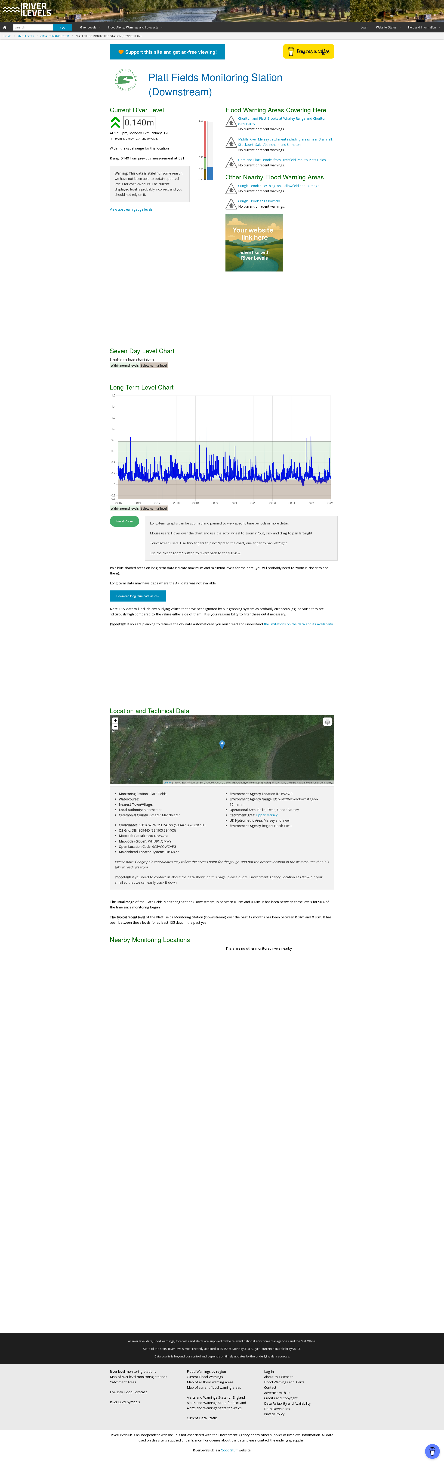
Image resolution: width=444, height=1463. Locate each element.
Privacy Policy (274, 1414)
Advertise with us (277, 1393)
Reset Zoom (124, 521)
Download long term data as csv (137, 596)
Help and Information (422, 27)
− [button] (115, 726)
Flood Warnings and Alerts (284, 1382)
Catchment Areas (123, 1382)
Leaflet (167, 782)
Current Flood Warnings (205, 1377)
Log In (365, 27)
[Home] (5, 27)
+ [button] (115, 720)
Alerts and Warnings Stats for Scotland (216, 1403)
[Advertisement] (222, 308)
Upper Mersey (267, 815)
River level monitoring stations (133, 1371)
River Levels (88, 27)
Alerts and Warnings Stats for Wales (214, 1408)
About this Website (278, 1377)
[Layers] (327, 721)
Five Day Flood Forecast (128, 1392)
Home (7, 36)
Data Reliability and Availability (287, 1403)
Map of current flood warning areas (214, 1387)
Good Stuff (229, 1450)
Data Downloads (277, 1409)
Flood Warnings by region (206, 1371)
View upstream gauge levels (131, 209)
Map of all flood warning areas (210, 1382)
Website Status (386, 27)
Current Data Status (202, 1418)
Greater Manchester (54, 36)
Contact (270, 1387)
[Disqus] (222, 1144)
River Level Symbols (125, 1402)
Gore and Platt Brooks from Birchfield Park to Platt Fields (282, 160)
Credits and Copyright (281, 1398)
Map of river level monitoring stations (138, 1377)
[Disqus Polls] (222, 1023)
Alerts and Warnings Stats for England (216, 1397)
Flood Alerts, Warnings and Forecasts (133, 27)
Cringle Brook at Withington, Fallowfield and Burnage (278, 186)
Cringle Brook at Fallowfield (259, 201)
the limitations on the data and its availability (298, 624)
